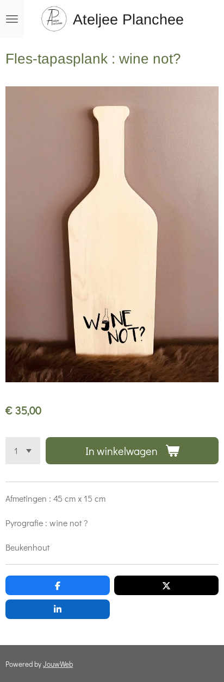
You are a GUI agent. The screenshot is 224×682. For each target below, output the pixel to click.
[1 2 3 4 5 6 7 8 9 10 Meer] (22, 450)
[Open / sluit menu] (12, 19)
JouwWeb (58, 664)
